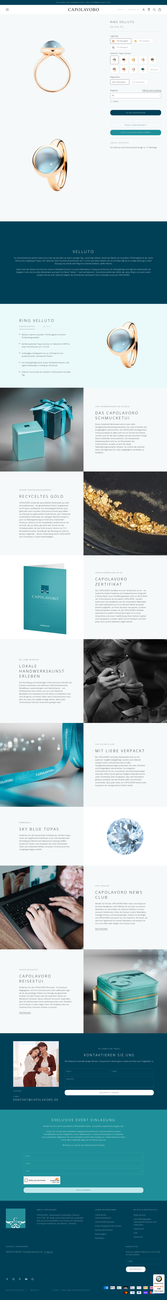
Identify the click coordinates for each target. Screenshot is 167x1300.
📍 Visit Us (48, 1252)
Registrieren (83, 1190)
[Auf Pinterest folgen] (20, 1279)
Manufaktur (99, 1238)
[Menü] (163, 1275)
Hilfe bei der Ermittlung (151, 90)
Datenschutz (139, 1229)
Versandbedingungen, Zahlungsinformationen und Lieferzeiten (145, 1222)
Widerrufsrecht (140, 1215)
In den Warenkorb (135, 113)
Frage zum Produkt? (136, 125)
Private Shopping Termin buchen (108, 1226)
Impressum (138, 1237)
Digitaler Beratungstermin (136, 132)
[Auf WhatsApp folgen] (32, 1279)
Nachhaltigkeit (100, 1234)
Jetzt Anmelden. (101, 929)
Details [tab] (47, 326)
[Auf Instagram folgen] (13, 1279)
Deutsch (132, 9)
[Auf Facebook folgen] (7, 1279)
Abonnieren (135, 1269)
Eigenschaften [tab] (27, 326)
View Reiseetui (25, 1012)
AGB (135, 1233)
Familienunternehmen (104, 1230)
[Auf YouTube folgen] (26, 1279)
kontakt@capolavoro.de (36, 1099)
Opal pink (154, 69)
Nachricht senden (109, 1092)
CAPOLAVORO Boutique (104, 1222)
